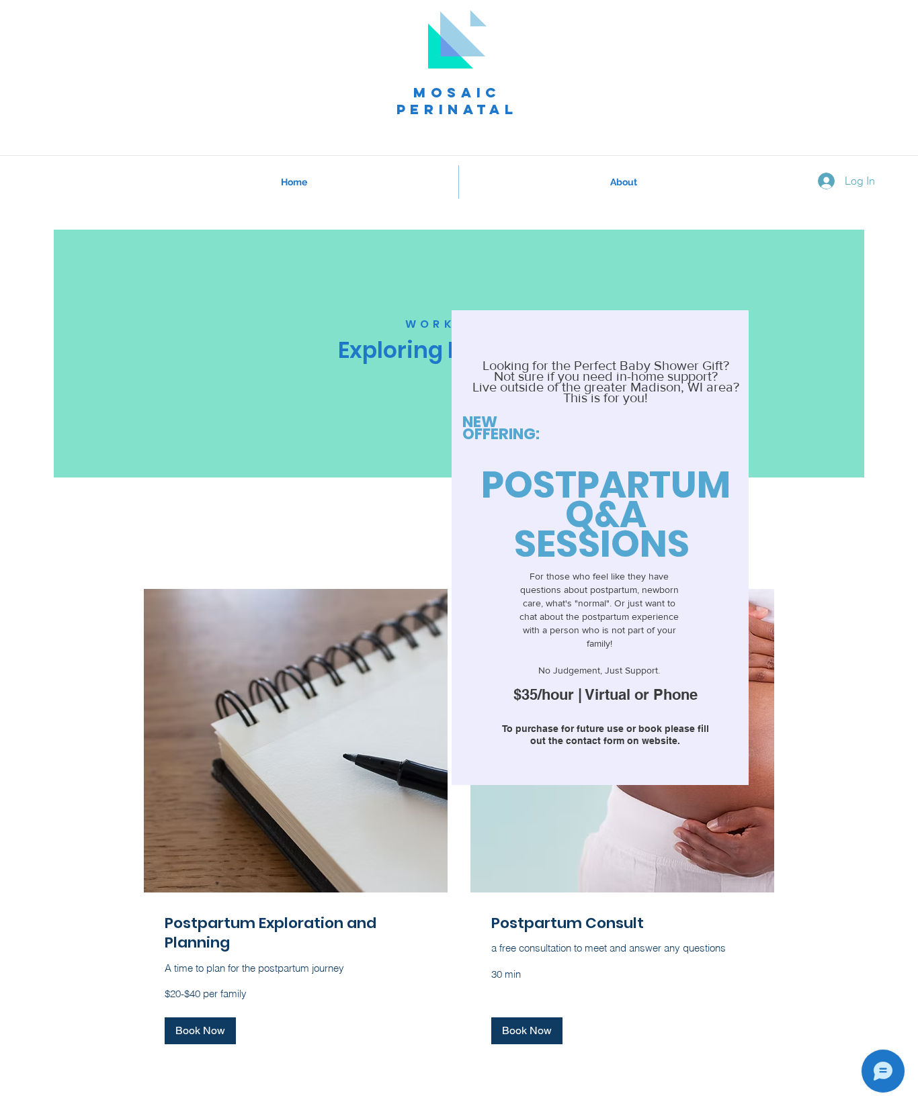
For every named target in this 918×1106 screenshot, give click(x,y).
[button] (200, 1030)
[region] (600, 547)
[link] (296, 933)
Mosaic (457, 92)
